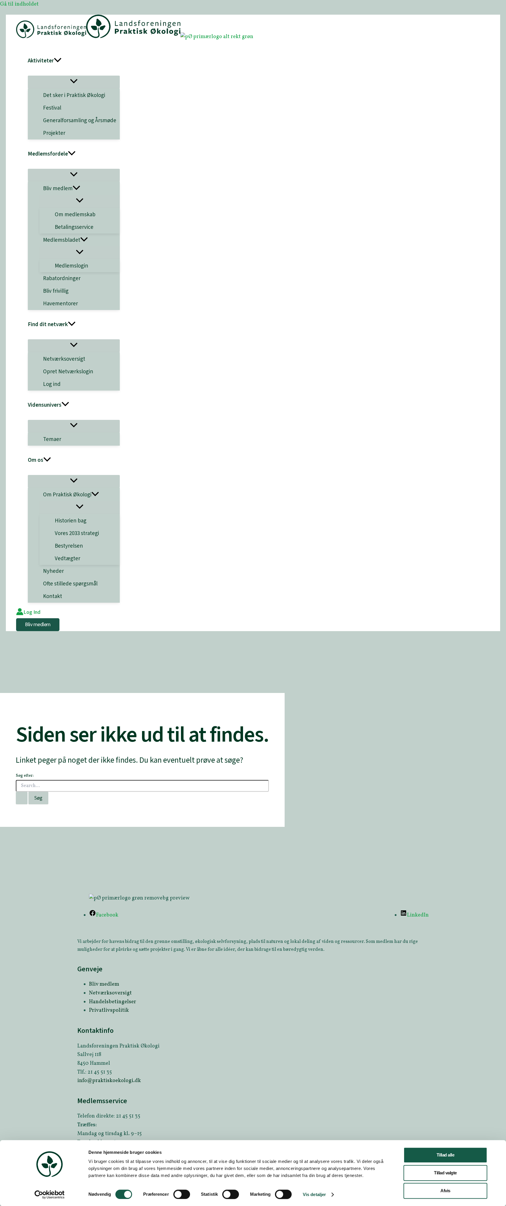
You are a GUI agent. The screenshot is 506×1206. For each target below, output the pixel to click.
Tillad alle (445, 1154)
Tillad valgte (445, 1172)
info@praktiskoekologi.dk (109, 1080)
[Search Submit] (22, 798)
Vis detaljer (314, 1194)
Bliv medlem (104, 984)
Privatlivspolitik (109, 1010)
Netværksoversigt (110, 993)
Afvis (445, 1190)
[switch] (181, 1194)
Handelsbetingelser (112, 1002)
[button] (57, 61)
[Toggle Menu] (74, 82)
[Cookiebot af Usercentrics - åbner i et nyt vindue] (49, 1194)
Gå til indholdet (19, 4)
